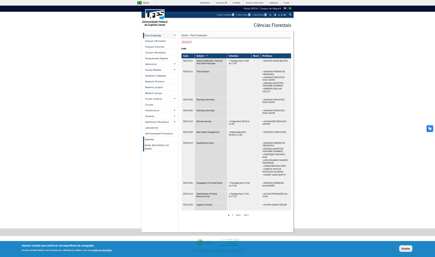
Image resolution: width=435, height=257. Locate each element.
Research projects (154, 87)
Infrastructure (152, 110)
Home (184, 35)
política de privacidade (102, 250)
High (275, 15)
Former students (153, 98)
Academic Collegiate (155, 75)
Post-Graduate (198, 35)
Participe (236, 2)
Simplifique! (205, 2)
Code (185, 55)
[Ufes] (155, 16)
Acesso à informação (254, 2)
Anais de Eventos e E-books (157, 146)
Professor (267, 55)
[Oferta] (290, 8)
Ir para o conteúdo (225, 15)
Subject (200, 55)
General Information (155, 41)
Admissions (151, 64)
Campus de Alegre (270, 8)
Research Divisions (154, 81)
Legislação (273, 2)
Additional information (157, 121)
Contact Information (155, 52)
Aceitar (406, 248)
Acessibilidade (270, 15)
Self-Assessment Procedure (159, 133)
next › (238, 215)
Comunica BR (221, 2)
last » (246, 215)
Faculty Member (153, 69)
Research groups (153, 93)
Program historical (154, 46)
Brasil (146, 3)
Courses (149, 104)
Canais (286, 2)
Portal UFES (251, 8)
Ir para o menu (243, 15)
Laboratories (151, 127)
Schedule (233, 55)
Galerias (149, 139)
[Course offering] (285, 8)
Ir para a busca (259, 15)
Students (149, 116)
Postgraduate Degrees (156, 58)
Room (256, 55)
